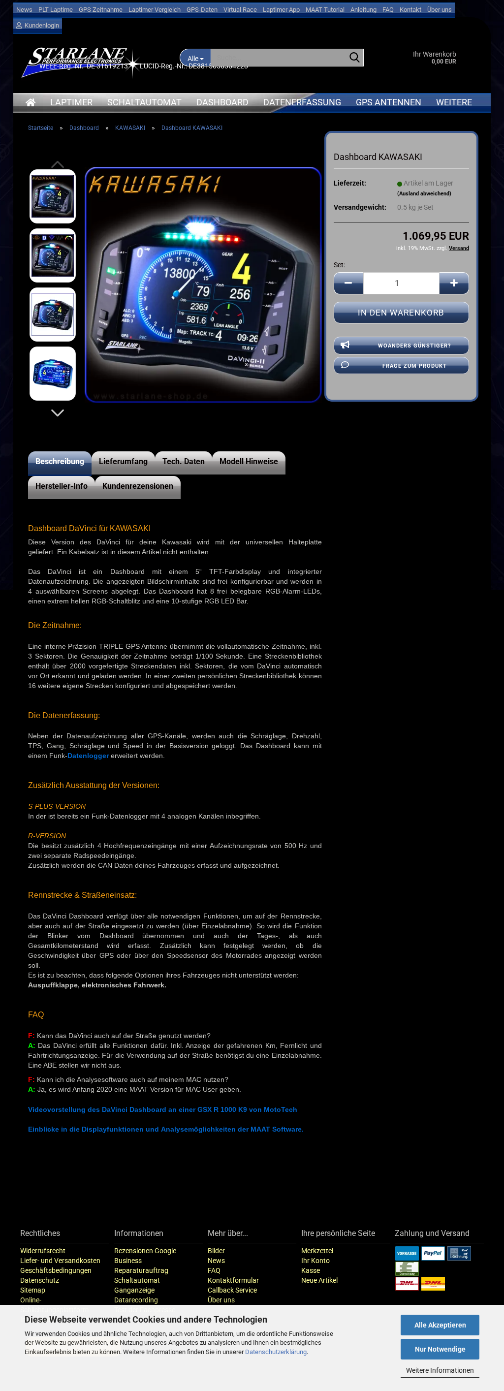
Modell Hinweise (249, 461)
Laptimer (71, 102)
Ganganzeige (134, 1290)
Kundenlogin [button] (40, 25)
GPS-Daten (202, 9)
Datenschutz (39, 1280)
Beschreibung (59, 461)
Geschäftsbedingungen (56, 1270)
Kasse (310, 1270)
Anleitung (363, 9)
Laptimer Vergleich (154, 9)
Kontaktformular (233, 1280)
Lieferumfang (123, 461)
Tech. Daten (183, 461)
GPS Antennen (388, 102)
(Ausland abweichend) (424, 193)
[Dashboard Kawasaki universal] (203, 284)
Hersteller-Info (61, 486)
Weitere (454, 102)
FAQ (388, 9)
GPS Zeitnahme (101, 9)
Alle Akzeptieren (440, 1325)
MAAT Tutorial (325, 9)
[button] (57, 413)
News (24, 9)
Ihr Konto (315, 1261)
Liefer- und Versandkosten (60, 1261)
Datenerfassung (302, 102)
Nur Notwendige (440, 1349)
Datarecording (136, 1300)
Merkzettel (317, 1251)
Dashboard (222, 102)
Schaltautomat (144, 102)
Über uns (439, 9)
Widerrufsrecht (42, 1251)
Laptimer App (281, 9)
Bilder (216, 1251)
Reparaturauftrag (141, 1270)
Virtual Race (240, 9)
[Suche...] (354, 58)
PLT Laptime (55, 9)
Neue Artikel (319, 1280)
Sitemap (32, 1290)
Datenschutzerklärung (276, 1352)
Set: (339, 265)
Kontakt (410, 9)
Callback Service (232, 1290)
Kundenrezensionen (137, 486)
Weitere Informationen (440, 1370)
